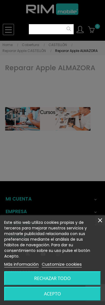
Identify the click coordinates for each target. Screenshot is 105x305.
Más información (21, 264)
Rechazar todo (52, 278)
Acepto (52, 294)
